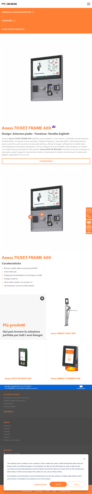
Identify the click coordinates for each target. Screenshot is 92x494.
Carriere (7, 437)
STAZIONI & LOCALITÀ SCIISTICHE (16, 398)
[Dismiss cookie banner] (84, 459)
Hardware (7, 426)
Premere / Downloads (11, 440)
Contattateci (46, 161)
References (9, 412)
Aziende (7, 431)
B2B (54, 491)
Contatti (7, 434)
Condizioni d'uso (64, 491)
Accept (58, 484)
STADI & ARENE (9, 407)
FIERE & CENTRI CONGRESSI (14, 401)
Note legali (39, 491)
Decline (76, 484)
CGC (47, 491)
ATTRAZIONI (8, 404)
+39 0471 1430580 (13, 454)
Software (7, 429)
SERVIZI (6, 422)
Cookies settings (40, 484)
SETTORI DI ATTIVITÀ (11, 394)
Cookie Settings (27, 491)
